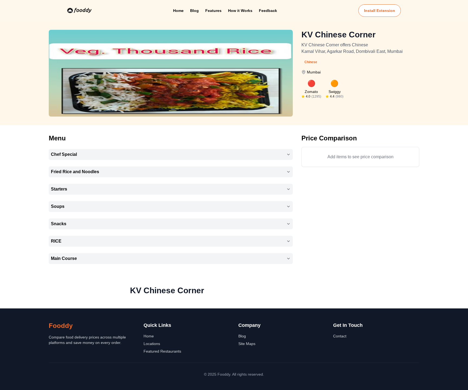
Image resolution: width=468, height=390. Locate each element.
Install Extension (379, 10)
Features (213, 10)
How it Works (240, 10)
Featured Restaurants (162, 351)
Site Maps (246, 343)
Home (178, 10)
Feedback (268, 10)
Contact (339, 336)
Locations (152, 343)
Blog (194, 10)
